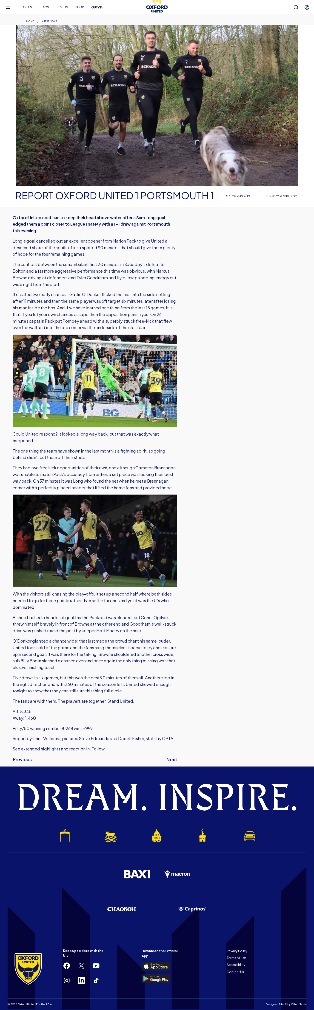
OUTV (97, 7)
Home (30, 21)
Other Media (299, 1004)
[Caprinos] (192, 909)
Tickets (62, 7)
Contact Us (235, 972)
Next (171, 759)
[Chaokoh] (121, 909)
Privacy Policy (237, 951)
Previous (22, 759)
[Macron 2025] (177, 874)
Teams (44, 7)
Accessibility (236, 964)
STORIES (26, 7)
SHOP (79, 7)
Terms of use (236, 958)
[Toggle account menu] (307, 7)
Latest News (49, 21)
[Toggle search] (296, 7)
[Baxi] (137, 874)
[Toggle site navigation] (8, 7)
